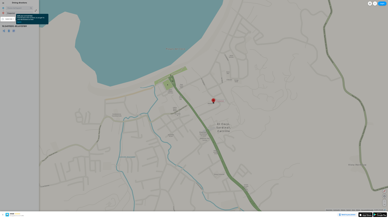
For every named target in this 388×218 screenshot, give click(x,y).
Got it (19, 22)
